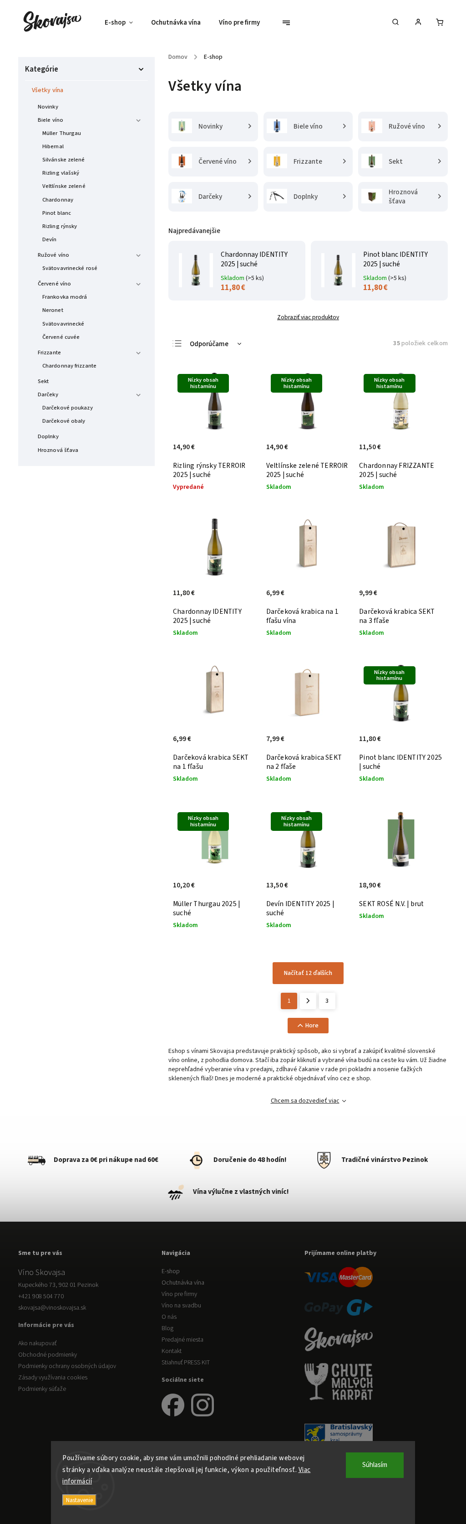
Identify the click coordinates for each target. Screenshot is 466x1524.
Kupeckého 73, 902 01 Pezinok (58, 1285)
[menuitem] (123, 23)
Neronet (52, 310)
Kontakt (172, 1351)
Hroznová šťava (58, 450)
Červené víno (54, 284)
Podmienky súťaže (42, 1389)
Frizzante (49, 352)
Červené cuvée (61, 337)
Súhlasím (374, 1465)
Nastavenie (79, 1500)
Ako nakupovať (37, 1343)
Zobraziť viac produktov (308, 317)
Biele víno (50, 120)
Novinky (48, 107)
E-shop (171, 1271)
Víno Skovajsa (41, 1272)
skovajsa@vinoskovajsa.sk (52, 1307)
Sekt (43, 381)
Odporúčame (209, 344)
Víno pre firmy (179, 1294)
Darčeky (48, 394)
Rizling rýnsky (59, 226)
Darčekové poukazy (67, 408)
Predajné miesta (182, 1339)
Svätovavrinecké (63, 324)
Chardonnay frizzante (69, 366)
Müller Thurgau (61, 133)
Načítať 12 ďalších (308, 973)
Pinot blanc (56, 213)
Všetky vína (47, 90)
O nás (169, 1317)
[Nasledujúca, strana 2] (308, 1001)
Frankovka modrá (64, 297)
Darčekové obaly (64, 421)
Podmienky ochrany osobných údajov (67, 1366)
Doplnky (48, 436)
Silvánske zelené (63, 160)
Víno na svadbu (181, 1305)
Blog (167, 1328)
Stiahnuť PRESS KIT (186, 1362)
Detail (240, 451)
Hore (312, 1025)
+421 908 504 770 (41, 1296)
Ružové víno (53, 255)
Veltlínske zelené (64, 186)
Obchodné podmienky (47, 1354)
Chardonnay (57, 200)
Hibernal (53, 146)
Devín (49, 239)
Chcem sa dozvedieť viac (305, 1100)
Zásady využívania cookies (52, 1377)
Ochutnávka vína (183, 1282)
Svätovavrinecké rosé (69, 268)
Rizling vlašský (61, 173)
